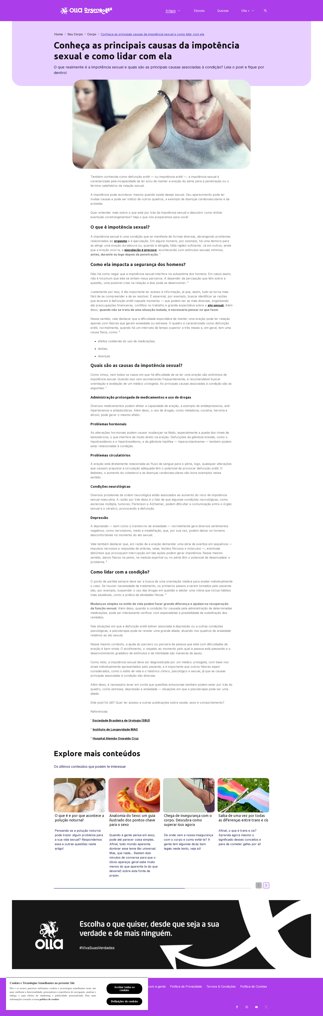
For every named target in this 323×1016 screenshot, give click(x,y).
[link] (161, 928)
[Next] (266, 885)
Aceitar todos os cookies (124, 989)
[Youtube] (256, 1007)
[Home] (86, 10)
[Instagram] (247, 1007)
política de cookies (49, 999)
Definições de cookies (124, 1001)
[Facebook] (237, 1007)
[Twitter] (266, 1007)
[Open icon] (265, 10)
